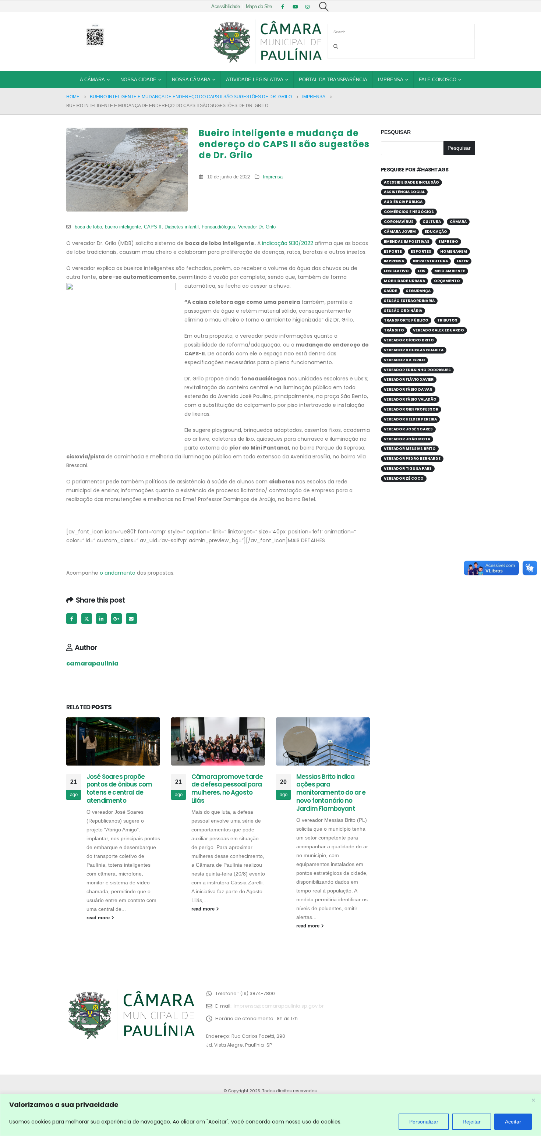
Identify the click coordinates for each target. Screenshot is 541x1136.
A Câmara (92, 79)
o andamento (117, 572)
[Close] (533, 1100)
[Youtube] (295, 6)
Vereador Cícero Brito (409, 340)
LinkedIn (101, 618)
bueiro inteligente (123, 227)
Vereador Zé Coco (404, 478)
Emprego (448, 241)
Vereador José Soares (408, 429)
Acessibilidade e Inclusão (411, 182)
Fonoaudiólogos (218, 227)
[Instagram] (308, 6)
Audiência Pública (403, 202)
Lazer (462, 261)
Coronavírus (399, 221)
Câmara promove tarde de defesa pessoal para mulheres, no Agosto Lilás (227, 788)
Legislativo (396, 271)
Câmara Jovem (400, 231)
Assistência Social (404, 192)
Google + (116, 618)
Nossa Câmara (191, 79)
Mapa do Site (259, 6)
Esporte (393, 251)
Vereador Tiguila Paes (408, 468)
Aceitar (513, 1122)
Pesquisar (396, 132)
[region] (270, 1115)
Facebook (71, 618)
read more (98, 917)
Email (131, 618)
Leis (421, 271)
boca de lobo (88, 227)
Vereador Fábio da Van (408, 389)
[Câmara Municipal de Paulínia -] (267, 41)
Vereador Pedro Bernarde (412, 458)
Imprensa (390, 79)
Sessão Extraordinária (409, 300)
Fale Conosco (437, 79)
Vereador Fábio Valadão (410, 399)
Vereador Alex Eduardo (438, 330)
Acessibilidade (225, 6)
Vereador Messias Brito (410, 448)
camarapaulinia (92, 663)
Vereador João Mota (407, 439)
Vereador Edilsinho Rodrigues (417, 370)
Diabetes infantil (182, 227)
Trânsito (394, 330)
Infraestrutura (430, 261)
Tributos (447, 320)
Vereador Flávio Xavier (409, 379)
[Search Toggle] (324, 6)
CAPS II (153, 227)
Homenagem (453, 251)
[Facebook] (282, 6)
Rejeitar (472, 1122)
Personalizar (423, 1122)
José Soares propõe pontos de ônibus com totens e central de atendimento (119, 788)
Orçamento (447, 281)
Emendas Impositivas (406, 241)
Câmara (458, 221)
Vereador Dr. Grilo (257, 227)
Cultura (431, 221)
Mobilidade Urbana (404, 281)
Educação (436, 231)
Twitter (86, 618)
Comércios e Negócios (409, 211)
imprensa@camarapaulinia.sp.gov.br (279, 1006)
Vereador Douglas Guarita (413, 350)
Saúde (390, 291)
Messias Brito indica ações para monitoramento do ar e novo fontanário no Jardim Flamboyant (330, 792)
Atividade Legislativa (254, 79)
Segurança (418, 291)
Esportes (421, 251)
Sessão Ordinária (403, 310)
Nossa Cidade (138, 79)
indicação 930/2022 (287, 243)
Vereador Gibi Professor (411, 409)
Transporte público (406, 320)
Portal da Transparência (333, 79)
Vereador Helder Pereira (410, 419)
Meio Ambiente (449, 271)
